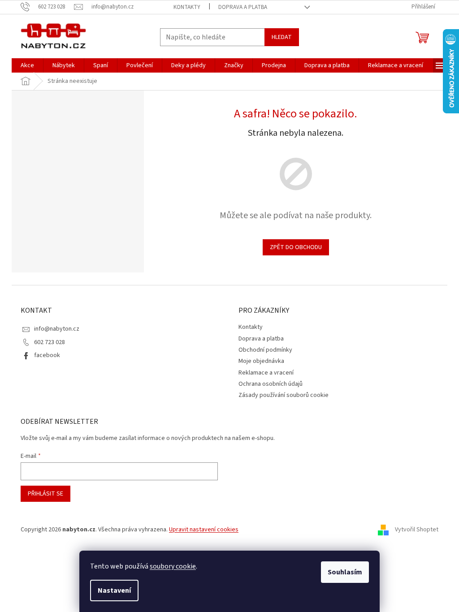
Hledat (282, 37)
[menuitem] (27, 65)
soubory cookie (173, 566)
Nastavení (114, 590)
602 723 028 (49, 342)
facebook (47, 355)
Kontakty (186, 7)
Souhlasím (345, 572)
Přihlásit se (45, 493)
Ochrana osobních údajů (270, 383)
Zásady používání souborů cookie (283, 395)
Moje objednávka (261, 361)
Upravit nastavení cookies (203, 529)
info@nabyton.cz (56, 328)
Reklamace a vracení (266, 372)
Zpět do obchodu (296, 247)
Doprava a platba (242, 7)
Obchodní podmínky (265, 349)
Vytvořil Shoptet (416, 529)
